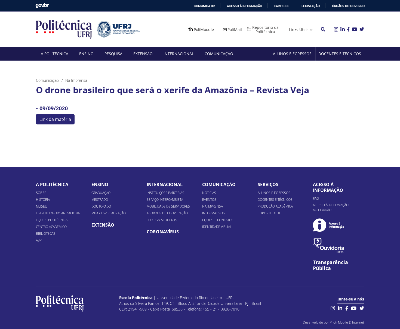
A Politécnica (54, 53)
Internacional (179, 53)
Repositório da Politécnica (265, 29)
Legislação (310, 6)
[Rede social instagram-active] (333, 308)
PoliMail (234, 29)
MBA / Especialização (108, 213)
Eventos (209, 199)
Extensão (143, 53)
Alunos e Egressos (292, 53)
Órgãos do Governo (348, 6)
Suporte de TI (269, 213)
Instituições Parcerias (165, 192)
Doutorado (101, 206)
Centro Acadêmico (51, 226)
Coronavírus (163, 232)
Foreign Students (162, 220)
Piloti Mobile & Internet (347, 322)
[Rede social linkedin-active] (340, 308)
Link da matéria (55, 119)
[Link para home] (60, 303)
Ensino (86, 53)
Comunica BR (204, 6)
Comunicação (219, 53)
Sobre (41, 192)
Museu (41, 206)
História (43, 199)
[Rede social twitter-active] (361, 308)
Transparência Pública (330, 265)
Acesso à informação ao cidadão (331, 207)
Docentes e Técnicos (339, 53)
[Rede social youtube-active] (353, 308)
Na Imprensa (212, 206)
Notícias (209, 192)
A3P (39, 240)
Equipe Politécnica (51, 220)
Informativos (213, 213)
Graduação (100, 192)
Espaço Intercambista (165, 199)
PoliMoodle (204, 29)
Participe (281, 6)
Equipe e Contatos (217, 220)
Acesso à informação (244, 6)
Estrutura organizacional (58, 213)
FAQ (316, 198)
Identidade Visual (217, 226)
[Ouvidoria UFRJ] (328, 245)
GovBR (42, 5)
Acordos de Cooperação (167, 213)
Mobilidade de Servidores (168, 206)
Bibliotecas (45, 233)
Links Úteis (299, 29)
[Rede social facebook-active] (346, 308)
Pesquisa (113, 53)
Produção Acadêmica (275, 206)
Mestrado (99, 199)
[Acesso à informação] (328, 225)
